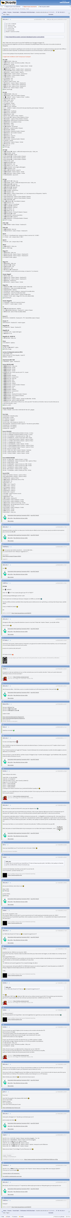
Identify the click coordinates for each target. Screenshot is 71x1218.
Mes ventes (11, 521)
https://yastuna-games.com (15, 875)
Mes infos (10, 518)
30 (3, 1198)
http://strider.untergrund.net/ (21, 677)
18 (58, 12)
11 (3, 724)
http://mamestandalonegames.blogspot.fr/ (14, 718)
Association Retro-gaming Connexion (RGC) (19, 515)
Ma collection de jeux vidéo (21, 518)
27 (3, 1132)
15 (3, 842)
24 (3, 1062)
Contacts (15, 1216)
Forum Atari (16, 1210)
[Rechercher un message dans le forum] (70, 6)
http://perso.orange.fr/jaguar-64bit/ (12, 556)
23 (3, 1024)
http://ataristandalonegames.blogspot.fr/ (13, 717)
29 (3, 1180)
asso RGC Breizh (35, 515)
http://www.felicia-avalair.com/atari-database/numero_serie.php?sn (25, 37)
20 (62, 12)
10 (3, 701)
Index (4, 1210)
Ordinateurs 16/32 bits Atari (27, 1210)
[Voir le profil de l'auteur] (10, 19)
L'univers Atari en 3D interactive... (11, 1173)
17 (56, 12)
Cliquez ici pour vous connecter (13, 6)
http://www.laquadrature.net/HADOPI (21, 613)
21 (64, 12)
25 (3, 1089)
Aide (3, 1216)
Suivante (51, 14)
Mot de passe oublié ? (45, 6)
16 (3, 855)
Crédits (22, 1216)
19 (60, 12)
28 (3, 1163)
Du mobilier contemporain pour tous (12, 1176)
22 (3, 1007)
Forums (9, 1210)
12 (3, 735)
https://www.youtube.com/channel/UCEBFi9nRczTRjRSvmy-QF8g (41, 1159)
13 (3, 768)
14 (3, 803)
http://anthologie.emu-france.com (11, 1107)
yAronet (62, 1216)
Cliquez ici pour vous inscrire (30, 6)
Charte (8, 1216)
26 (3, 1111)
